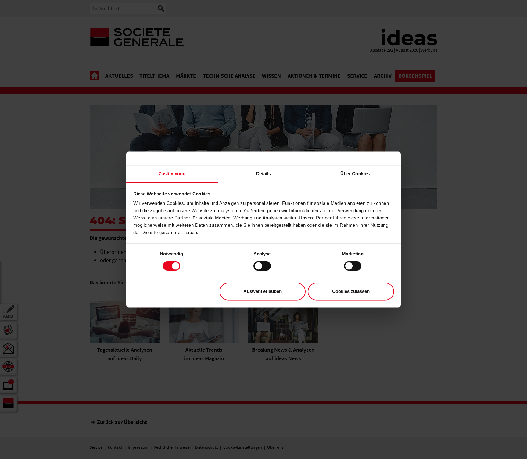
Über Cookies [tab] (355, 173)
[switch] (262, 266)
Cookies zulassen (351, 291)
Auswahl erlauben (262, 291)
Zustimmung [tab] (172, 173)
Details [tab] (263, 173)
